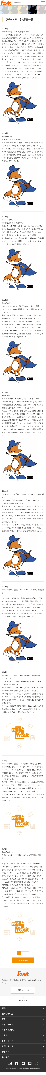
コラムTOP (23, 960)
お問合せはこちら (23, 990)
